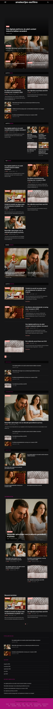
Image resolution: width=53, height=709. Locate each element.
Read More (27, 301)
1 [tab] (25, 624)
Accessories (12, 704)
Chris (6, 94)
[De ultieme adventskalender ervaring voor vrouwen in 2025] (15, 60)
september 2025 (7, 668)
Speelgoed (7, 288)
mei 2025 (6, 671)
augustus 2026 (7, 664)
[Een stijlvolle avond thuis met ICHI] (37, 60)
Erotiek (31, 704)
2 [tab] (26, 624)
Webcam (44, 705)
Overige (23, 705)
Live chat (19, 705)
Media (8, 26)
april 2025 (6, 673)
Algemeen (8, 61)
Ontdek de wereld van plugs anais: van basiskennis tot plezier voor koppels (28, 108)
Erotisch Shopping (37, 704)
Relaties (28, 705)
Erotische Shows (45, 704)
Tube (41, 705)
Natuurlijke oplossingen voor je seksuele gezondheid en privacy (22, 48)
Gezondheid (7, 217)
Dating (27, 704)
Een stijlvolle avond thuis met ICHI (36, 64)
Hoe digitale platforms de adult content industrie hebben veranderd (21, 30)
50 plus (7, 704)
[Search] (47, 2)
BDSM (23, 704)
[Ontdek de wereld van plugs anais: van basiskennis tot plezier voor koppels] (8, 110)
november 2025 (7, 666)
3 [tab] (27, 624)
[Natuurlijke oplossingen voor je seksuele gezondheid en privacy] (26, 44)
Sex (32, 705)
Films (9, 705)
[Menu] (5, 2)
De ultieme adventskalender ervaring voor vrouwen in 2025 (15, 64)
